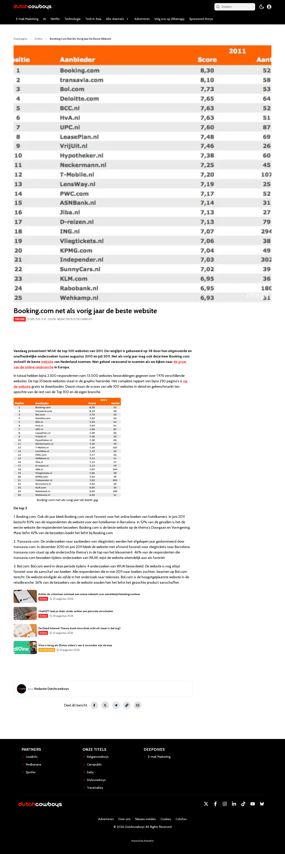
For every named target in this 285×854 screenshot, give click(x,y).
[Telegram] (116, 705)
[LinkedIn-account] (234, 804)
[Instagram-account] (224, 804)
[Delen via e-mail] (138, 705)
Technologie (72, 19)
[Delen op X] (105, 705)
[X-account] (206, 804)
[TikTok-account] (243, 804)
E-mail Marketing (27, 19)
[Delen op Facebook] (94, 705)
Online (20, 319)
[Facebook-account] (215, 804)
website (47, 362)
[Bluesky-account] (262, 804)
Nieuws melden (145, 819)
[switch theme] (261, 6)
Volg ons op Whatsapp (170, 19)
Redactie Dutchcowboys (74, 319)
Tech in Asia (93, 19)
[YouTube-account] (252, 804)
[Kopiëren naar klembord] (127, 705)
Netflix (55, 19)
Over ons (124, 819)
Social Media (47, 649)
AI (44, 19)
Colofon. (181, 819)
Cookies (166, 819)
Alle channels (115, 19)
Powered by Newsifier (142, 840)
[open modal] (269, 6)
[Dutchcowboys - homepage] (33, 6)
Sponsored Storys (201, 19)
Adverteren (142, 19)
